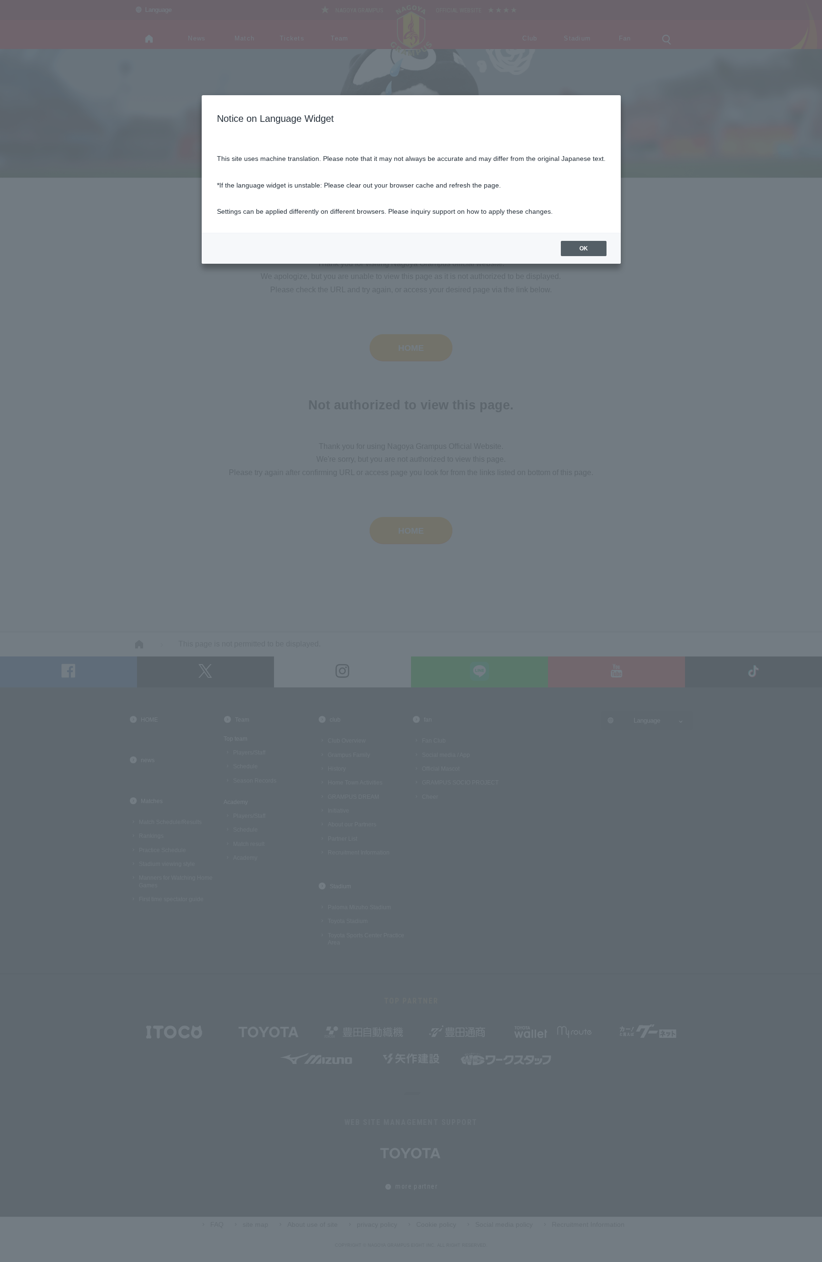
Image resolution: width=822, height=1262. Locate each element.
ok (583, 248)
